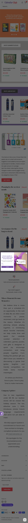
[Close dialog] (26, 253)
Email (2, 263)
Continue (7, 266)
